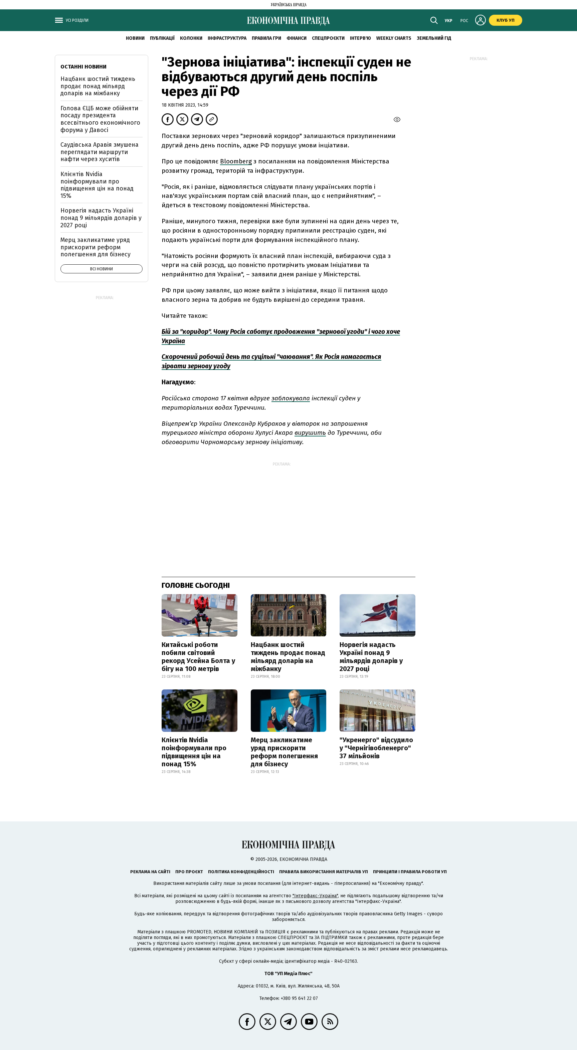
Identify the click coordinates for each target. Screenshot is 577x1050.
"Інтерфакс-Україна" (315, 896)
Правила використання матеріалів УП (323, 871)
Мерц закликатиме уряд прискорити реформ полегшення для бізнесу (284, 752)
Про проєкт (189, 871)
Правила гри (266, 38)
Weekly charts (393, 38)
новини (135, 38)
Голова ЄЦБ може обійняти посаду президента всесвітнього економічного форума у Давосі (100, 119)
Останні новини (83, 66)
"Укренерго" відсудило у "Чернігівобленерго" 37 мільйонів (376, 748)
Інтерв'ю (360, 38)
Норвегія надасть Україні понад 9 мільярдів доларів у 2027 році (371, 657)
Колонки (191, 38)
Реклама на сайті (150, 871)
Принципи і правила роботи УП (410, 871)
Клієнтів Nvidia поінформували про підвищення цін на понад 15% (194, 752)
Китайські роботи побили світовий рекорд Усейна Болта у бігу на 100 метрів (198, 657)
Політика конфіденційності (241, 871)
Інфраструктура (227, 38)
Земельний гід (434, 38)
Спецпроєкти (328, 38)
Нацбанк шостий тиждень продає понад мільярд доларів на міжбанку (288, 657)
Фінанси (296, 38)
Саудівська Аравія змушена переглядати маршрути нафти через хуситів (99, 152)
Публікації (162, 38)
